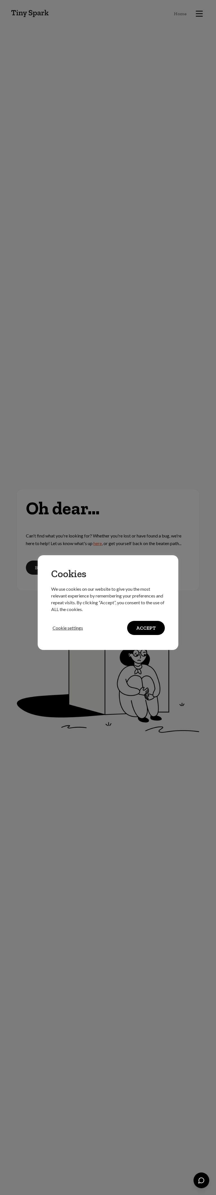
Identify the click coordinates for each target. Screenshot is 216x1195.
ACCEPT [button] (146, 628)
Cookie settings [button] (68, 627)
